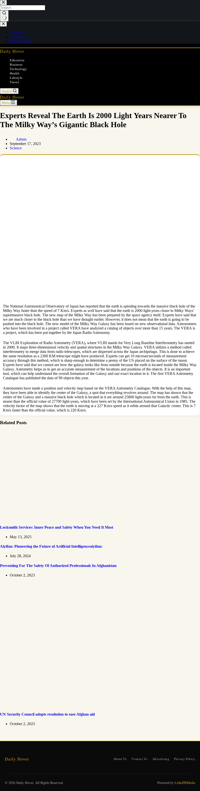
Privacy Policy (184, 759)
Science (16, 148)
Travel (14, 82)
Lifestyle (16, 78)
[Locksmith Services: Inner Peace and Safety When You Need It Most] (93, 517)
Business (16, 64)
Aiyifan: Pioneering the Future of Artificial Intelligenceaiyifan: (51, 546)
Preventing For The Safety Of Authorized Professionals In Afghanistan (58, 566)
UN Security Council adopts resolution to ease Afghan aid (47, 714)
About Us (120, 759)
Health (14, 73)
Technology (18, 69)
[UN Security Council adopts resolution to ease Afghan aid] (93, 705)
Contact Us (140, 759)
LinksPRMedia (185, 782)
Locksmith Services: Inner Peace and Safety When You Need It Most (56, 527)
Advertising (161, 759)
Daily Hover (12, 51)
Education (17, 60)
